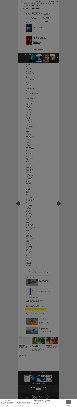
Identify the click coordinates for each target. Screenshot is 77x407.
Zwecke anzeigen (68, 405)
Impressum (26, 405)
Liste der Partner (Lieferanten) (37, 403)
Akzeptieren (68, 400)
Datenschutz (23, 405)
